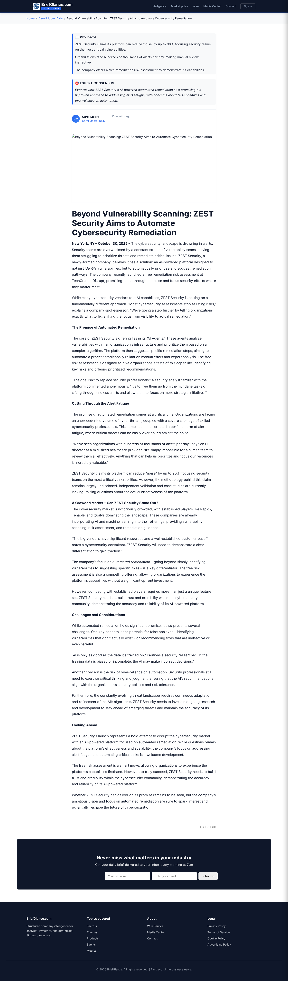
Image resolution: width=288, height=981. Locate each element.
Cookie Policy (216, 938)
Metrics (92, 950)
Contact (231, 6)
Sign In (248, 6)
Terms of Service (218, 932)
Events (91, 944)
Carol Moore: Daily (51, 18)
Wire (196, 6)
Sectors (92, 926)
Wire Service (155, 926)
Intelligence (159, 6)
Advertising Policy (219, 944)
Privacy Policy (216, 926)
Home (30, 18)
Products (93, 938)
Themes (92, 932)
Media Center (212, 6)
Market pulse (179, 6)
